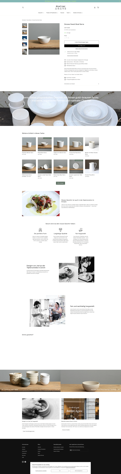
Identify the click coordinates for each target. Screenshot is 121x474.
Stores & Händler (66, 429)
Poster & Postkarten (51, 12)
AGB (23, 457)
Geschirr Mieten (57, 451)
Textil (68, 12)
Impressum (24, 453)
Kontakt (23, 447)
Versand (23, 449)
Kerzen (62, 12)
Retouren (24, 455)
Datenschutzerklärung (70, 467)
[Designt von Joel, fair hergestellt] (41, 408)
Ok (59, 470)
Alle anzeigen (60, 183)
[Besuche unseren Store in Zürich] (80, 408)
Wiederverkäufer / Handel (58, 447)
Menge (65, 35)
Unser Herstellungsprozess (28, 431)
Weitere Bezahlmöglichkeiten (82, 48)
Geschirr (40, 12)
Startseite (24, 20)
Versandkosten (73, 29)
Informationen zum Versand (69, 83)
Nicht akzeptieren (78, 470)
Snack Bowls (29, 20)
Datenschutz (24, 451)
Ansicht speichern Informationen (72, 55)
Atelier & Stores (77, 12)
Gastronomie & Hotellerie (58, 449)
